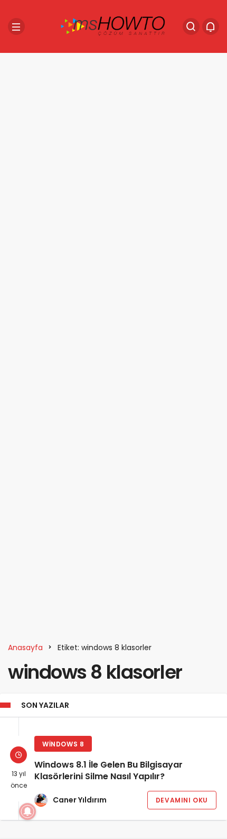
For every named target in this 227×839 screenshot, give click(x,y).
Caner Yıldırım (80, 800)
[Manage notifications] (27, 811)
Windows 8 (63, 744)
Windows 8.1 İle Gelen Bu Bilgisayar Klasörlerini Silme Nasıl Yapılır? (108, 771)
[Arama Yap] (191, 26)
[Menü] (16, 26)
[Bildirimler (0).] (210, 26)
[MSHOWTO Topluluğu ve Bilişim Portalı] (113, 25)
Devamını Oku (182, 800)
